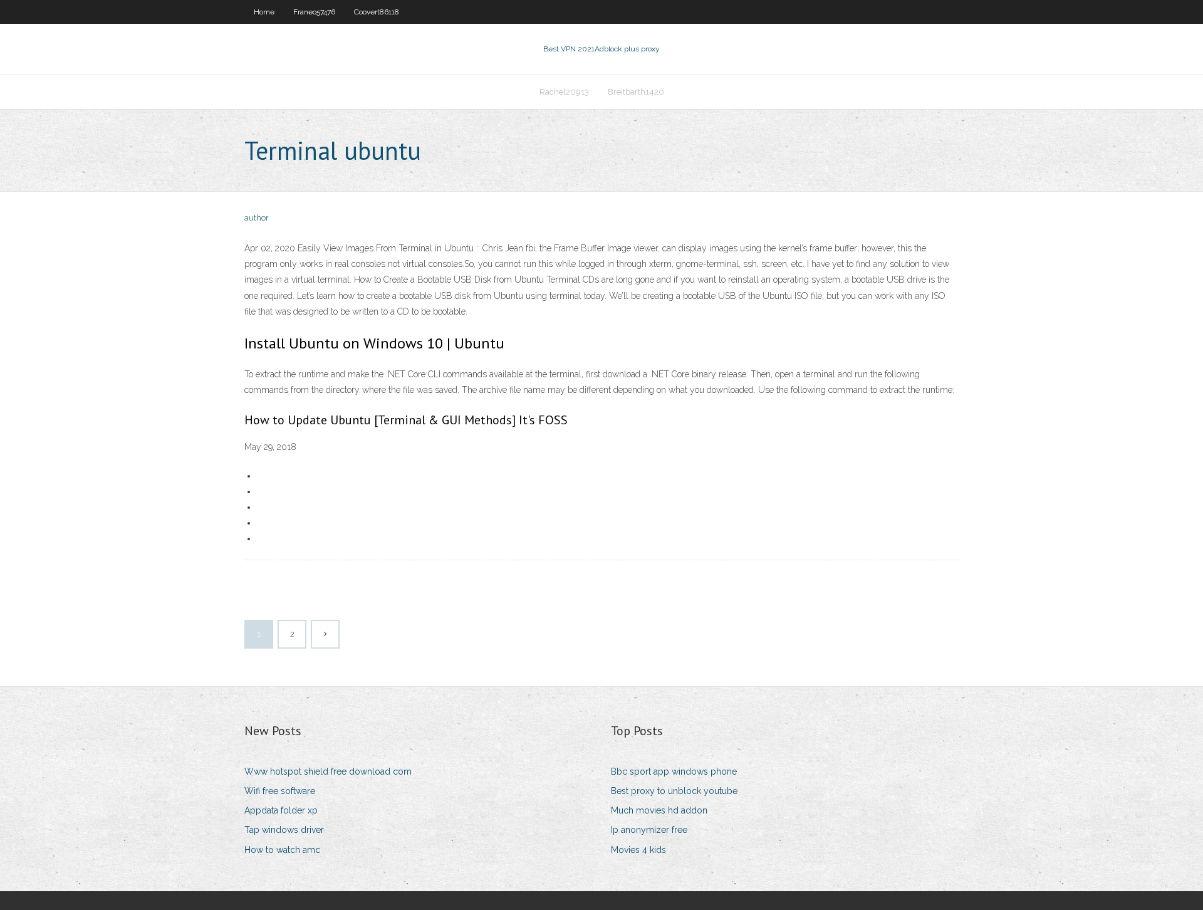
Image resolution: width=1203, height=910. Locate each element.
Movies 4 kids (638, 850)
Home (264, 12)
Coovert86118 (376, 12)
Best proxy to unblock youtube (674, 791)
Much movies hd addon (659, 810)
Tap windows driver (284, 830)
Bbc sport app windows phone (674, 771)
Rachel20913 (564, 92)
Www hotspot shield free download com (328, 771)
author (256, 217)
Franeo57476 (314, 12)
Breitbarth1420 (636, 92)
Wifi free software (279, 791)
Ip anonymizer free (649, 830)
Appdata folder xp (281, 810)
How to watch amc (282, 850)
